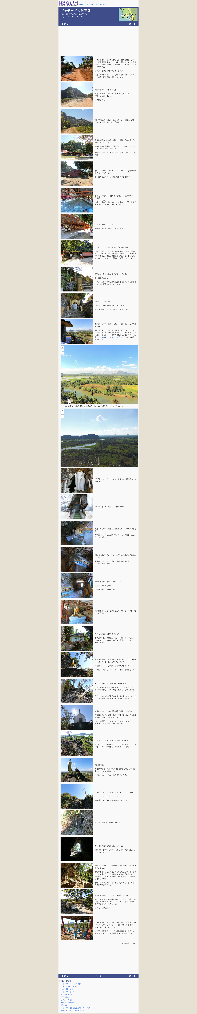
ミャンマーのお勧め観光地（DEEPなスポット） (79, 1008)
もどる (98, 976)
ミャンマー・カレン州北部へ (96, 4)
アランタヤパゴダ (113, 337)
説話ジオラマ (66, 1005)
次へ (131, 24)
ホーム (81, 4)
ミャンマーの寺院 (67, 992)
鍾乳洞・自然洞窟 (67, 1002)
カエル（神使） (67, 1000)
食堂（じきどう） (67, 994)
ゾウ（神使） (66, 997)
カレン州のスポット (68, 989)
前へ (66, 24)
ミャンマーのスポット (69, 986)
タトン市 (101, 337)
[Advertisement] (98, 41)
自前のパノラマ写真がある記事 (72, 1010)
